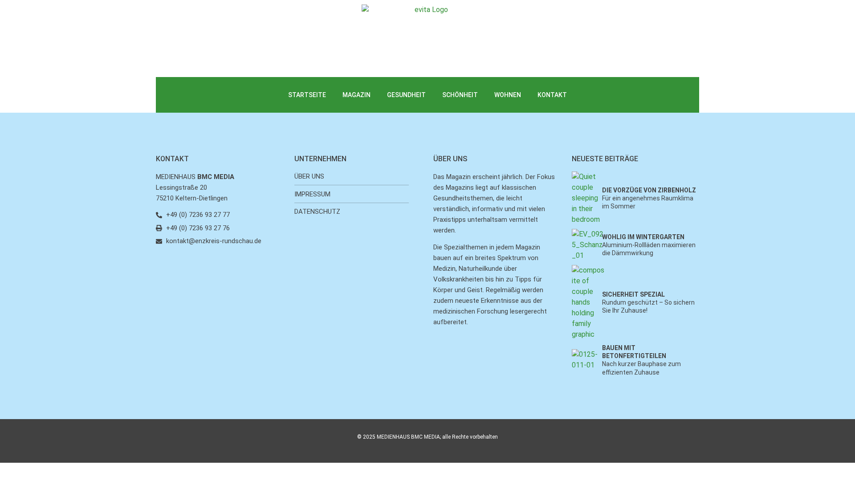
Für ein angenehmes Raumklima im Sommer (649, 198)
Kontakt (552, 94)
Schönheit (460, 94)
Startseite (307, 94)
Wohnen (507, 94)
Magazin (356, 94)
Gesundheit (406, 94)
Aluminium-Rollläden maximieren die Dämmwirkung (649, 245)
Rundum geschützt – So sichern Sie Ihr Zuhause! (648, 302)
